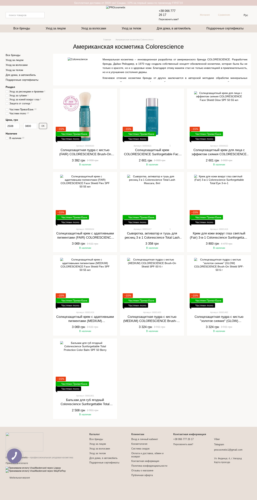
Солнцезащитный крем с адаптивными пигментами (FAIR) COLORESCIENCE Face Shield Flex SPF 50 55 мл (85, 237)
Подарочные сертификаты (225, 28)
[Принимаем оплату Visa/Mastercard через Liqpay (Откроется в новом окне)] (33, 468)
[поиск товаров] (42, 15)
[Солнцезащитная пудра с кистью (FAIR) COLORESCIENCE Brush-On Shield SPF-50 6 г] (85, 116)
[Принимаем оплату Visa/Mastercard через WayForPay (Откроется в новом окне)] (36, 471)
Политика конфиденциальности (149, 465)
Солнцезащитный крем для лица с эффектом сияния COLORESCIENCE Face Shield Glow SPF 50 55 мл (219, 154)
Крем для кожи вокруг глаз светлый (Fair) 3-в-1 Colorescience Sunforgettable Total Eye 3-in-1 (219, 237)
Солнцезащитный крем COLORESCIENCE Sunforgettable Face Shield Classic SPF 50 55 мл (152, 154)
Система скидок (140, 448)
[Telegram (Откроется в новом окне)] (54, 15)
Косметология (139, 443)
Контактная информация (145, 461)
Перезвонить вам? (169, 19)
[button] (254, 3)
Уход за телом (131, 28)
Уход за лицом (56, 28)
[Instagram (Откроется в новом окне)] (49, 15)
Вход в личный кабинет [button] (144, 439)
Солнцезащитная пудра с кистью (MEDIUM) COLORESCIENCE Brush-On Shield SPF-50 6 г (152, 321)
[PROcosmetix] (24, 441)
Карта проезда (222, 462)
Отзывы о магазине (142, 470)
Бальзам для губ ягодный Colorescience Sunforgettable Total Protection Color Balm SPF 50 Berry (85, 404)
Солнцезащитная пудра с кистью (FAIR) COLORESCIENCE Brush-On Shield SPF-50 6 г (85, 154)
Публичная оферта (142, 475)
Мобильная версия (19, 477)
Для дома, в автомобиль (174, 28)
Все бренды (21, 28)
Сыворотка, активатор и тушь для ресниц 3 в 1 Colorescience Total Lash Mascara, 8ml (152, 237)
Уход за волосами (93, 28)
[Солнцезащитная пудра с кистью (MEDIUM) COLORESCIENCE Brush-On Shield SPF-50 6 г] (152, 283)
